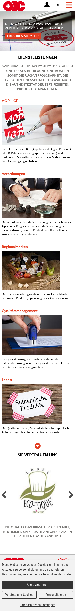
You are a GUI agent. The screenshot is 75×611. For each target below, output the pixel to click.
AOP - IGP (10, 100)
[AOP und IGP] (32, 125)
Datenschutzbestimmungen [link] (37, 605)
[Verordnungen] (32, 198)
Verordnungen (13, 173)
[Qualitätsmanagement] (32, 335)
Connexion (47, 4)
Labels (7, 379)
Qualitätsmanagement (20, 310)
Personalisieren (55, 595)
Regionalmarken (15, 246)
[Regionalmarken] (31, 270)
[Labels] (32, 404)
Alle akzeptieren (37, 585)
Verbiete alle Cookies (19, 595)
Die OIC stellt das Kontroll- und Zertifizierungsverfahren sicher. (34, 29)
